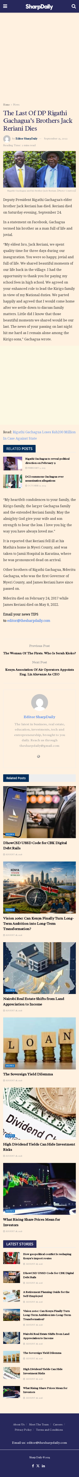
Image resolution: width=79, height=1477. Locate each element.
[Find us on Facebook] (33, 1466)
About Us (19, 1424)
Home (6, 104)
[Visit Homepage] (39, 6)
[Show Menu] (5, 6)
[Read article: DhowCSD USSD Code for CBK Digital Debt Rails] (39, 812)
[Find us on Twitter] (38, 1466)
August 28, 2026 (13, 854)
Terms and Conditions (49, 1430)
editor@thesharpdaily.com (28, 620)
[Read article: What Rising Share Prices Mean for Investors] (39, 1189)
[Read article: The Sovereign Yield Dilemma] (39, 1043)
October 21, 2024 (36, 485)
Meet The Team (39, 1424)
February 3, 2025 (36, 468)
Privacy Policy (23, 1430)
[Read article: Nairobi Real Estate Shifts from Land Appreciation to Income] (39, 968)
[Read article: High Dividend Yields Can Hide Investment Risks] (39, 1114)
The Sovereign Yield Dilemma (28, 1074)
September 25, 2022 (55, 138)
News (16, 104)
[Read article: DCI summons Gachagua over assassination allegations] (12, 481)
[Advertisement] (39, 56)
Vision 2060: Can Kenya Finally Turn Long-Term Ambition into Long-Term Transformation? (38, 923)
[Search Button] (74, 6)
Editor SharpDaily (26, 138)
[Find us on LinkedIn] (43, 1466)
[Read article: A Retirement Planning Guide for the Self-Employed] (11, 1296)
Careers (58, 1424)
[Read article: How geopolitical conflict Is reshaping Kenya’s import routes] (11, 1258)
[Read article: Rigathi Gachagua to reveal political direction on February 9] (12, 463)
